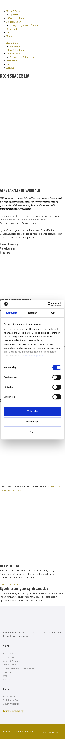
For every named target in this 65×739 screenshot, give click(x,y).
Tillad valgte (32, 421)
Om (8, 32)
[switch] (56, 377)
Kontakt (10, 36)
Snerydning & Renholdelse (24, 25)
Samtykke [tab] (11, 312)
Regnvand (11, 28)
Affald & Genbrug (15, 18)
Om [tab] (53, 312)
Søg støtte (15, 14)
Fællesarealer (13, 21)
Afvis (32, 432)
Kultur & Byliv (13, 11)
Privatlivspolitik (34, 355)
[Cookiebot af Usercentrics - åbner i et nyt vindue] (47, 304)
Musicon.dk (9, 696)
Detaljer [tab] (32, 312)
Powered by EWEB (52, 732)
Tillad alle (32, 411)
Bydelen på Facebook (14, 700)
